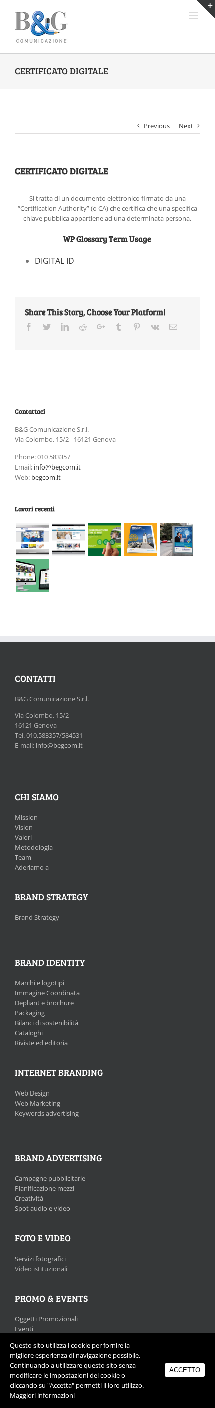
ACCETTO (185, 1370)
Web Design (32, 1093)
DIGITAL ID (54, 260)
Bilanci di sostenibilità (46, 1022)
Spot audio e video (42, 1208)
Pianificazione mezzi (44, 1188)
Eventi (24, 1328)
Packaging (30, 1012)
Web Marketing (37, 1103)
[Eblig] (68, 539)
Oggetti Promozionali (46, 1318)
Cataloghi (29, 1032)
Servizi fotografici (40, 1258)
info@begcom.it (57, 467)
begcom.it (46, 477)
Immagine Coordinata (47, 992)
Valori (23, 837)
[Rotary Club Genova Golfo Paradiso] (140, 539)
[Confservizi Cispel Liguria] (104, 539)
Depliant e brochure (44, 1002)
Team (23, 857)
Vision (24, 827)
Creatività (29, 1198)
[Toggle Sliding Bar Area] (206, 9)
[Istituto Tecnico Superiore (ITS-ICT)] (176, 539)
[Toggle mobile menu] (195, 15)
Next (186, 125)
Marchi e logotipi (39, 982)
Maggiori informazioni (42, 1395)
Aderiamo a (32, 867)
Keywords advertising (47, 1113)
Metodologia (34, 847)
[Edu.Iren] (32, 575)
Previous (157, 125)
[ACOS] (32, 539)
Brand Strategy (37, 917)
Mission (26, 817)
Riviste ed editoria (41, 1042)
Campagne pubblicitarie (50, 1178)
